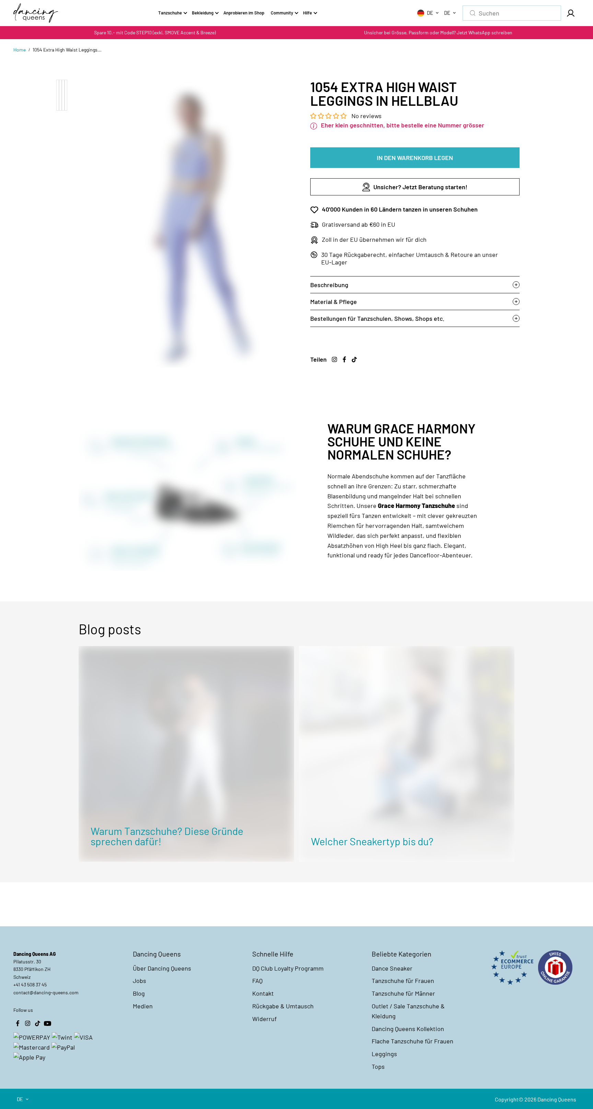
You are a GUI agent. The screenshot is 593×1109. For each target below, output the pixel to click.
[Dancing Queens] (35, 13)
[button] (329, 116)
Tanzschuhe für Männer (403, 993)
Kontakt (263, 993)
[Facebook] (344, 359)
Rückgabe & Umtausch (283, 1006)
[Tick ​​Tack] (354, 359)
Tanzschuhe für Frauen (403, 980)
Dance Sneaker (392, 968)
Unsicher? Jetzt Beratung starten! (420, 187)
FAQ (257, 980)
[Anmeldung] (570, 13)
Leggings (384, 1053)
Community (282, 12)
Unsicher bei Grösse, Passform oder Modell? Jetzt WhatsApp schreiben (438, 32)
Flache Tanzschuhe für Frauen (412, 1041)
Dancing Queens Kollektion (408, 1028)
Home (19, 50)
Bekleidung (202, 12)
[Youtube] (47, 1023)
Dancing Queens (556, 1099)
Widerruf (264, 1018)
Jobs (139, 980)
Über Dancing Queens (162, 968)
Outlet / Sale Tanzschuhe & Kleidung (408, 1011)
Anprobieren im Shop (243, 12)
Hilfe (307, 12)
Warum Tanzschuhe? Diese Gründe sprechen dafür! (167, 836)
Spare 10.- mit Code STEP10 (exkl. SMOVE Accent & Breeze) (155, 32)
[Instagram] (334, 359)
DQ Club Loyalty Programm (288, 968)
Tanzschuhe (170, 12)
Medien (143, 1006)
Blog (139, 993)
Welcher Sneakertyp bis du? (372, 841)
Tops (378, 1066)
